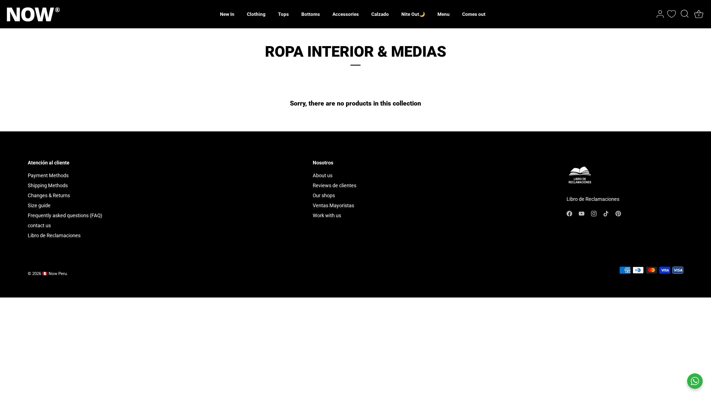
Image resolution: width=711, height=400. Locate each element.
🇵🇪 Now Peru (54, 273)
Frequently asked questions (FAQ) (65, 215)
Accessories (345, 14)
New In (227, 14)
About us (322, 175)
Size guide (39, 205)
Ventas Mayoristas (333, 205)
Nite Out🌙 (413, 14)
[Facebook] (569, 213)
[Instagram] (594, 213)
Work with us (327, 215)
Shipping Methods (48, 185)
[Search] (685, 14)
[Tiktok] (606, 213)
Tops (283, 14)
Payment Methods (48, 175)
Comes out (473, 14)
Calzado (380, 14)
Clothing (256, 14)
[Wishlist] (671, 14)
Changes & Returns (49, 195)
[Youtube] (581, 213)
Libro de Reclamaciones (54, 235)
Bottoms (310, 14)
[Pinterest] (618, 213)
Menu (443, 14)
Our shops (324, 195)
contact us (39, 225)
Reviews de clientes (334, 185)
